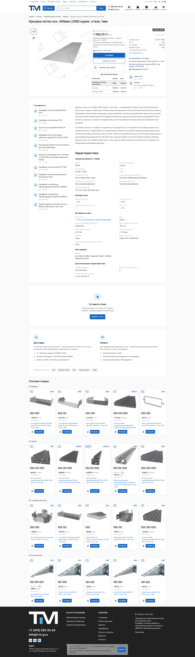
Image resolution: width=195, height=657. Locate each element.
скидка (122, 45)
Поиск (101, 8)
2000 (123, 202)
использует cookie (87, 646)
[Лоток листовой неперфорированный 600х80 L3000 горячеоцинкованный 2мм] (125, 412)
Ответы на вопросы (105, 632)
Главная (31, 16)
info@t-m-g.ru (113, 9)
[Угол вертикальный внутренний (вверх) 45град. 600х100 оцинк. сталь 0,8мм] (42, 412)
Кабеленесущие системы (52, 16)
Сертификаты (82, 1)
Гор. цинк (95, 88)
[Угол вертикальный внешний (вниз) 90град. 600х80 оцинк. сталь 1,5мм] (70, 412)
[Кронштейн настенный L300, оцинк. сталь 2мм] (42, 581)
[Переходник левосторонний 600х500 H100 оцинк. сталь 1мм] (97, 412)
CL (122, 172)
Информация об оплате (140, 69)
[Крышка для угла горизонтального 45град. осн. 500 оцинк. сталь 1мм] (97, 526)
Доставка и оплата (54, 1)
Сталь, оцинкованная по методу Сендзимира (94, 220)
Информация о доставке (140, 58)
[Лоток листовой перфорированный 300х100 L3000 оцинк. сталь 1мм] (153, 526)
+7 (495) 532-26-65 (115, 7)
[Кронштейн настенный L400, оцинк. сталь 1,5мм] (125, 581)
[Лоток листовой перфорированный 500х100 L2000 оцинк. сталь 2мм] (153, 469)
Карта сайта (139, 632)
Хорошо (121, 649)
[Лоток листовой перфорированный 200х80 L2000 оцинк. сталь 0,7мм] (42, 469)
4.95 (122, 208)
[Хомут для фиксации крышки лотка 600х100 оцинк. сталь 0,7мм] (153, 412)
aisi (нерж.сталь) (97, 91)
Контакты (93, 1)
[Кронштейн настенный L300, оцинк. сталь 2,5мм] (70, 581)
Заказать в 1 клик (109, 61)
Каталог (50, 8)
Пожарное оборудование (76, 625)
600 (78, 202)
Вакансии (101, 636)
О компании (34, 1)
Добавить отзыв (97, 317)
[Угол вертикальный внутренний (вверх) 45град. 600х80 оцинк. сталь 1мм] (70, 526)
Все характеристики (136, 53)
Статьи (42, 1)
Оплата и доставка (105, 621)
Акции (65, 1)
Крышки (65, 16)
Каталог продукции (75, 613)
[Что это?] (87, 175)
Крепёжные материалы (75, 621)
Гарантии (73, 1)
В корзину (109, 55)
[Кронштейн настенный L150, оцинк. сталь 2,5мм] (97, 581)
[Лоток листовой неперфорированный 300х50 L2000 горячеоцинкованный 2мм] (70, 469)
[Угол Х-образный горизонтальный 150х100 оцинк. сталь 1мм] (42, 526)
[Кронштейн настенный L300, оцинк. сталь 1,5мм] (153, 581)
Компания (102, 613)
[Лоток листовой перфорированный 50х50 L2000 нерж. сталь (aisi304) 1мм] (97, 469)
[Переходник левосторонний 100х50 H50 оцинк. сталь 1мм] (125, 526)
